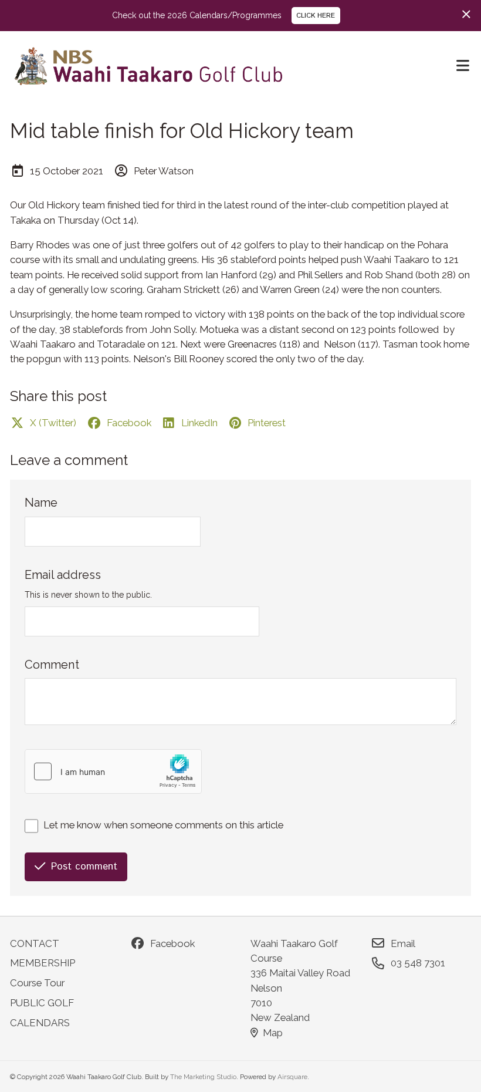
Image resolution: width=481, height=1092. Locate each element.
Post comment (84, 867)
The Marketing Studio (203, 1077)
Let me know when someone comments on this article (163, 825)
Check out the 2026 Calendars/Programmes (197, 15)
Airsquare (292, 1077)
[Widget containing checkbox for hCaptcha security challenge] (113, 771)
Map (273, 1033)
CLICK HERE (315, 16)
